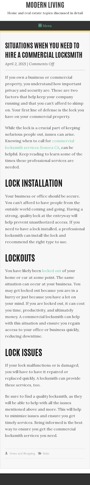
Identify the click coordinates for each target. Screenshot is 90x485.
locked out (51, 270)
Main (46, 453)
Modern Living (45, 5)
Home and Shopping (22, 453)
